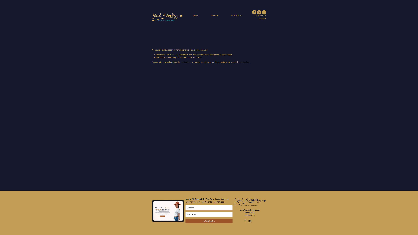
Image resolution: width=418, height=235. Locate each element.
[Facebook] (254, 12)
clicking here (186, 62)
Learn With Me (260, 15)
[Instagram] (259, 12)
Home (195, 15)
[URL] (264, 12)
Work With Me (236, 15)
